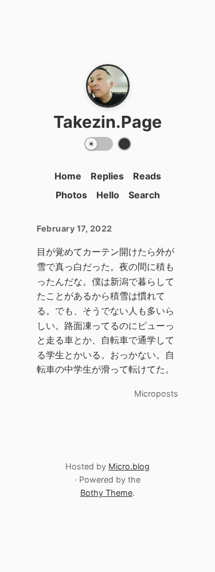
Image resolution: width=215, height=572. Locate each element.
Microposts (156, 393)
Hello (107, 195)
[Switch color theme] (124, 144)
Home (67, 176)
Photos (71, 195)
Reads (147, 176)
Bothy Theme (106, 492)
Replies (107, 176)
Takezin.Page (107, 122)
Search (144, 195)
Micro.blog (129, 466)
